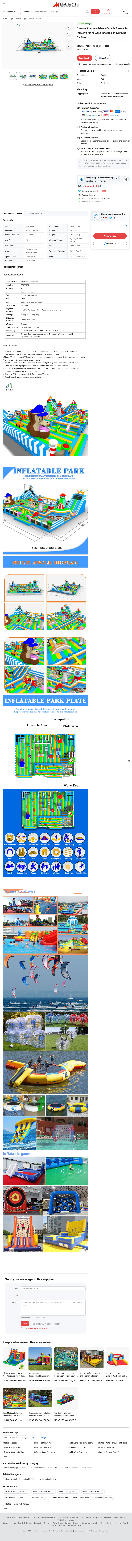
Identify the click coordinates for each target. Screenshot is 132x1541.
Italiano (68, 1523)
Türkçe (53, 1525)
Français (47, 1523)
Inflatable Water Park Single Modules (112, 1443)
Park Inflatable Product (14, 1497)
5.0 (102, 217)
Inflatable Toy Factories (68, 1491)
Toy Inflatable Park (36, 1497)
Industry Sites (90, 1518)
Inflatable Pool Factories (93, 1491)
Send (25, 1323)
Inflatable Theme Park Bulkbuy (17, 1504)
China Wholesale (63, 1518)
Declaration (93, 1531)
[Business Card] (126, 225)
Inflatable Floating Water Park (110, 1452)
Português (38, 1523)
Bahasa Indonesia (74, 1525)
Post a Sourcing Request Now (34, 1328)
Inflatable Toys (21, 19)
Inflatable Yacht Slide (42, 1447)
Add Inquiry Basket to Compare (38, 84)
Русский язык (58, 1523)
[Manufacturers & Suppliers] (66, 4)
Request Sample (123, 64)
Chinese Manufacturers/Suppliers (43, 1518)
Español (29, 1523)
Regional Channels (104, 1518)
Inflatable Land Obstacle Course (47, 1452)
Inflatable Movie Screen (12, 1447)
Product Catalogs (39, 1437)
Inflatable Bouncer (35, 19)
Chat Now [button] (104, 58)
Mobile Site (62, 1520)
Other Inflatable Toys (48, 1479)
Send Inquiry (84, 58)
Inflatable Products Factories (16, 1491)
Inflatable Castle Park (103, 1497)
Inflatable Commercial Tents (14, 1452)
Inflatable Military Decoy (43, 1443)
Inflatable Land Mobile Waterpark (79, 1443)
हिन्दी (115, 1523)
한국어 (101, 1523)
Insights (71, 1520)
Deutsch (76, 1523)
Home (5, 19)
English (20, 1523)
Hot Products (10, 1518)
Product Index (118, 1518)
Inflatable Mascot (10, 1443)
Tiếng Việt (62, 1525)
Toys (11, 19)
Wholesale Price (77, 1518)
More (5, 1508)
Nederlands (86, 1523)
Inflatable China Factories (43, 1491)
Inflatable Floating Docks (76, 1447)
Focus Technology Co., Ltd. (49, 1531)
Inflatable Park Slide (81, 1497)
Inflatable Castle (11, 1479)
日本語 (109, 1523)
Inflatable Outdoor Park (58, 1497)
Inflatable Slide (29, 1479)
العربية (94, 1523)
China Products (23, 1518)
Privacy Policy (104, 1531)
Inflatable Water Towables (76, 1452)
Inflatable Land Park (106, 1447)
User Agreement (80, 1531)
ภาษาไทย (123, 1523)
